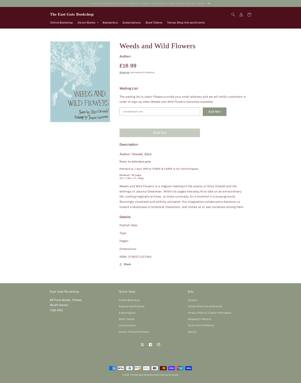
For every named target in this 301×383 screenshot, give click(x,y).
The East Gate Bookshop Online (145, 375)
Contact (192, 300)
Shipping (124, 72)
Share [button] (127, 264)
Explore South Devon (132, 306)
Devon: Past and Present (134, 331)
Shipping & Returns (199, 319)
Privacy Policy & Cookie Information (209, 312)
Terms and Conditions (201, 325)
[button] (87, 22)
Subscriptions (127, 312)
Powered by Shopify (169, 375)
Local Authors (127, 325)
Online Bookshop (129, 300)
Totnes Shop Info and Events (205, 306)
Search (192, 331)
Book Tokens (126, 319)
